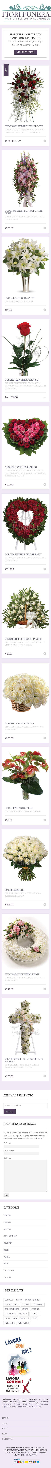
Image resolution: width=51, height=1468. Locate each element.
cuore (25, 1309)
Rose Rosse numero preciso (21, 379)
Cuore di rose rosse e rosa (21, 467)
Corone (8, 558)
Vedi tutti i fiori (25, 52)
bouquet (9, 1300)
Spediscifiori (30, 1455)
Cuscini (8, 130)
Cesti (7, 642)
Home (5, 1418)
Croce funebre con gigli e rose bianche (24, 1060)
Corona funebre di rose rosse (23, 554)
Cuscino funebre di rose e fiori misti (23, 212)
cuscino (35, 1309)
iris (15, 1318)
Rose (36, 130)
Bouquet (9, 301)
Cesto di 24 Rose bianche (19, 723)
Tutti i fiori (26, 132)
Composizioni (20, 383)
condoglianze (12, 1305)
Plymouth (7, 1407)
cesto (19, 1300)
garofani (22, 1314)
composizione (32, 1300)
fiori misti (10, 1314)
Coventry (44, 1402)
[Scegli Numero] (44, 397)
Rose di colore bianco (27, 727)
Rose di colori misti (35, 473)
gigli (7, 1318)
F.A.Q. (4, 1433)
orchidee (24, 1318)
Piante (17, 811)
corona (25, 1305)
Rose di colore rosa (28, 217)
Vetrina (37, 132)
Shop (5, 1423)
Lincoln (17, 1404)
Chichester (32, 1402)
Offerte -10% (27, 130)
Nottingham (28, 1404)
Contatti (39, 1138)
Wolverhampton (24, 1407)
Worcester (36, 1407)
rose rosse (23, 1323)
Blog (5, 1428)
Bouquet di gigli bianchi (19, 298)
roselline (10, 1323)
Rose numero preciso (29, 386)
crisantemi (37, 1305)
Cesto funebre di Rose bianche (23, 639)
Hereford (7, 1404)
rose (34, 1318)
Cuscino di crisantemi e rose (22, 974)
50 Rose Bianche (14, 890)
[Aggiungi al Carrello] (44, 141)
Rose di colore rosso (15, 473)
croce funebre (12, 1309)
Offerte (17, 130)
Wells (13, 1407)
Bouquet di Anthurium (19, 808)
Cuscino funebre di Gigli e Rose (24, 126)
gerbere (35, 1314)
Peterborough (42, 1404)
